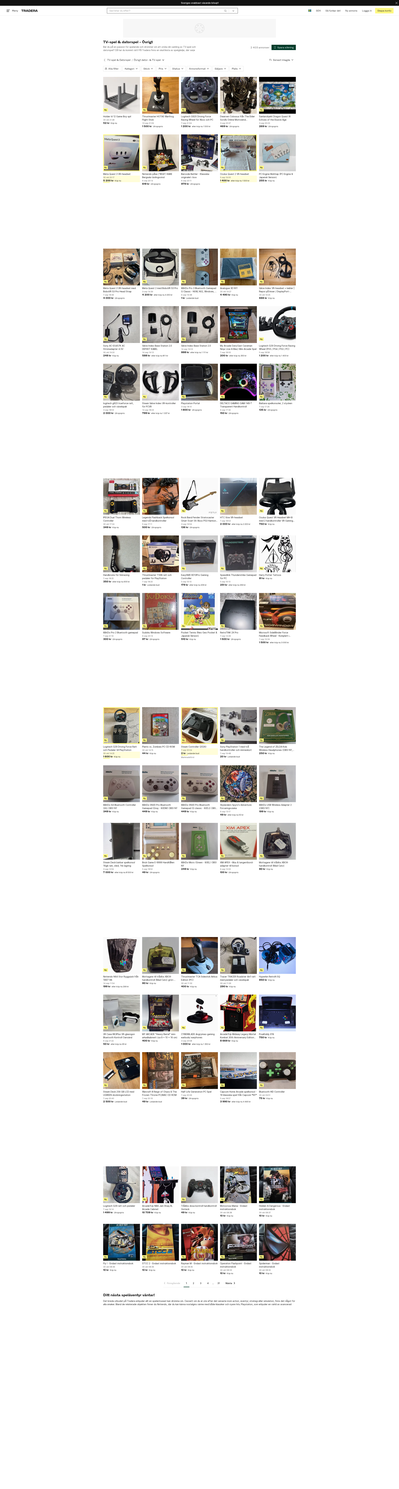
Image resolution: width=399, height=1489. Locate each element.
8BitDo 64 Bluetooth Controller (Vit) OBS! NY (119, 806)
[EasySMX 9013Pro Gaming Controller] (199, 553)
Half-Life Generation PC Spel (196, 1091)
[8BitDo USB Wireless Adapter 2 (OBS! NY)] (277, 783)
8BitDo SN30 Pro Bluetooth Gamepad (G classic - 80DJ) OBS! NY (198, 807)
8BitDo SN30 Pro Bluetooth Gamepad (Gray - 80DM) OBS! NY (159, 806)
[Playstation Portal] (199, 382)
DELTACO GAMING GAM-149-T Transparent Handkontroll (236, 405)
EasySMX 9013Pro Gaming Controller (194, 577)
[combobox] (168, 10)
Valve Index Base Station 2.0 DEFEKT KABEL (157, 347)
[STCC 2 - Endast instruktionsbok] (160, 1242)
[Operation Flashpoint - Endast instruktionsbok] (238, 1242)
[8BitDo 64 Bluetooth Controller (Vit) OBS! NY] (121, 783)
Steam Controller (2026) (194, 746)
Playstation (247, 1304)
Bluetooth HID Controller (272, 1091)
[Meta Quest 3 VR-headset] (121, 152)
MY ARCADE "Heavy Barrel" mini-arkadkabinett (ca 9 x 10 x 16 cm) (159, 1036)
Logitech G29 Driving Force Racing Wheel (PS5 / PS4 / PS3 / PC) (277, 347)
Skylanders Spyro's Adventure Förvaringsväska (236, 806)
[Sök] (225, 10)
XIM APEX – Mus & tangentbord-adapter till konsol (236, 864)
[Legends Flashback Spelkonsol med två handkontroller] (160, 496)
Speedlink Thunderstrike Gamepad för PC (238, 577)
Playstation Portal (190, 403)
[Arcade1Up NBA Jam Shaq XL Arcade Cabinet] (160, 1184)
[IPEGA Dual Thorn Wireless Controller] (121, 496)
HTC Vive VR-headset (231, 517)
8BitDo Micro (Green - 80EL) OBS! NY (199, 864)
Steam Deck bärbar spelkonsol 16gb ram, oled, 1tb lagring (119, 864)
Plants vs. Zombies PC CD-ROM (158, 746)
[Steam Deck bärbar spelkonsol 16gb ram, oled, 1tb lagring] (121, 841)
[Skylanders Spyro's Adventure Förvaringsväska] (238, 783)
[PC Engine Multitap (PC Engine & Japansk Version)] (277, 152)
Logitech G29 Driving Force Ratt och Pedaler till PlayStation (120, 748)
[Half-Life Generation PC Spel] (199, 1070)
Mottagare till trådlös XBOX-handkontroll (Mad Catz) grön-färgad (158, 978)
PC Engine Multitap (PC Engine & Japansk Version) (276, 176)
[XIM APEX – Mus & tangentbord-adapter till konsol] (238, 841)
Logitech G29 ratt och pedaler (119, 1206)
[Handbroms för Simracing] (121, 553)
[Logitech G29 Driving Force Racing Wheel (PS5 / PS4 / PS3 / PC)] (277, 324)
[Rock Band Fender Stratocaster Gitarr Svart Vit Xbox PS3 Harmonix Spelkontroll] (199, 496)
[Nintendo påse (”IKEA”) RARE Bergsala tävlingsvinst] (160, 152)
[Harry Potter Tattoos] (277, 553)
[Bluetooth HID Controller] (277, 1070)
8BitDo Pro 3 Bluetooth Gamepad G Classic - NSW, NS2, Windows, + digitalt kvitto (198, 290)
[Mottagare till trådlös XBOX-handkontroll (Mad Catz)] (277, 841)
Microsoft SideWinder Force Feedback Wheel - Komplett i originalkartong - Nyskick (274, 634)
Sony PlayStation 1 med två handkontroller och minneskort (236, 748)
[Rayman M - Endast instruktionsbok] (199, 1242)
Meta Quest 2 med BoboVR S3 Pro (160, 288)
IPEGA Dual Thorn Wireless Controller (117, 519)
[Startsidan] (29, 10)
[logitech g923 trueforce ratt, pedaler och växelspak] (121, 382)
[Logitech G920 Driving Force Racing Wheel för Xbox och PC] (199, 95)
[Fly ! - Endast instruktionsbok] (121, 1242)
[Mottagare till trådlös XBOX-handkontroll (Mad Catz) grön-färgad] (160, 955)
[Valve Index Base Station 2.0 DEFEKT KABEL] (160, 324)
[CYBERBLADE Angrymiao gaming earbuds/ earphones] (199, 1013)
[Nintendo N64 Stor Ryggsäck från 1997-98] (121, 955)
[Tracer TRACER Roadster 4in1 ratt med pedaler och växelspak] (238, 955)
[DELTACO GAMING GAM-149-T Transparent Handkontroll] (238, 382)
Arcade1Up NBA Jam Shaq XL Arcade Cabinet (157, 1207)
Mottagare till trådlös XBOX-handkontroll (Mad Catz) (273, 864)
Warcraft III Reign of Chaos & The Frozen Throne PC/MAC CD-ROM (159, 1093)
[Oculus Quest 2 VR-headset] (238, 152)
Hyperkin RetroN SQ (269, 976)
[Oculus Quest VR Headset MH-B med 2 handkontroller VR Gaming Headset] (277, 496)
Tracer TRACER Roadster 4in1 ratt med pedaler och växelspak (238, 978)
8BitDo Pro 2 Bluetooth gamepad (120, 632)
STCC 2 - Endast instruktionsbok (159, 1263)
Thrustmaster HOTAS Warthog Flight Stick (158, 118)
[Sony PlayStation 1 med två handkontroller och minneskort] (238, 725)
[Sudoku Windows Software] (160, 611)
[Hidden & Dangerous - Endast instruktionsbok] (277, 1184)
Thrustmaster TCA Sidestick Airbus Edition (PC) (199, 978)
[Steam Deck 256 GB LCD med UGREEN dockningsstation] (121, 1070)
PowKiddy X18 (266, 1034)
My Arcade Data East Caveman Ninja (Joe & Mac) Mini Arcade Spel (238, 347)
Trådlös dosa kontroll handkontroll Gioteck (199, 1207)
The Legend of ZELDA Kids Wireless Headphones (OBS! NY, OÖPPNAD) (276, 748)
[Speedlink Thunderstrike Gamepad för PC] (238, 553)
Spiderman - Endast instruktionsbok (269, 1265)
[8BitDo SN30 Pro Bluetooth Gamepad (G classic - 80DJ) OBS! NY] (199, 783)
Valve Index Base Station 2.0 (196, 345)
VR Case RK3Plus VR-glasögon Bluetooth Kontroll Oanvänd (119, 1036)
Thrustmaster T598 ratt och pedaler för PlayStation (157, 577)
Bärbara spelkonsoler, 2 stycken (275, 403)
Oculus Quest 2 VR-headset (234, 174)
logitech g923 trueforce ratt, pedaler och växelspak (118, 405)
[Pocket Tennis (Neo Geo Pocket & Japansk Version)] (199, 611)
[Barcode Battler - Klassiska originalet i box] (199, 152)
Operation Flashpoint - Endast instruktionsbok (235, 1265)
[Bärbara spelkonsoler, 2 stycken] (277, 382)
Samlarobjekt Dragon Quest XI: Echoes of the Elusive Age (275, 118)
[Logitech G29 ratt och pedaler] (121, 1184)
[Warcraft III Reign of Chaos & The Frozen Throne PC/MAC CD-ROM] (160, 1070)
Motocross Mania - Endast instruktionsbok (233, 1207)
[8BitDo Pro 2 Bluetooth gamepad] (121, 611)
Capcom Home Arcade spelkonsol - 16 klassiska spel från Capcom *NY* (238, 1093)
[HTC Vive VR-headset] (238, 496)
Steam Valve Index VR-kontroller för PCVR (159, 405)
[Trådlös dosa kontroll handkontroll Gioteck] (199, 1184)
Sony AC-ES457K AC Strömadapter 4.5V (114, 347)
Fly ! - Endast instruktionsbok (118, 1263)
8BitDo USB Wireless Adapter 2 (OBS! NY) (275, 806)
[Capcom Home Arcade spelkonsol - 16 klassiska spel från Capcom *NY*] (238, 1070)
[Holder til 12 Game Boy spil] (121, 95)
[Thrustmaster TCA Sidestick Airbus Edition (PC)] (199, 955)
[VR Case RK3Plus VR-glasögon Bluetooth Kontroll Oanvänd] (121, 1013)
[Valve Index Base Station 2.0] (199, 324)
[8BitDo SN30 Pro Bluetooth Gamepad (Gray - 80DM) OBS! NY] (160, 783)
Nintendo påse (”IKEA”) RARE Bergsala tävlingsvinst (157, 176)
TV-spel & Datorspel (119, 60)
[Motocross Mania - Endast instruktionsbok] (238, 1184)
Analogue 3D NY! (229, 288)
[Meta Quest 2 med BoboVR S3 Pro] (160, 267)
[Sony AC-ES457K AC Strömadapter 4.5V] (121, 324)
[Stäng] (396, 3)
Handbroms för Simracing (116, 575)
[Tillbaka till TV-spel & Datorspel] (104, 60)
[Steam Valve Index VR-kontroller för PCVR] (160, 382)
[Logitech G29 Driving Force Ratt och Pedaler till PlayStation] (121, 725)
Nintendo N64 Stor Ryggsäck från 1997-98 (121, 978)
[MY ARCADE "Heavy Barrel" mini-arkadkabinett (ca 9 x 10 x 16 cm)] (160, 1013)
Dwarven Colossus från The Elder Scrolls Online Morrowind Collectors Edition (237, 118)
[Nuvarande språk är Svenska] (309, 10)
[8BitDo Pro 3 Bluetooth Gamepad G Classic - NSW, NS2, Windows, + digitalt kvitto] (199, 267)
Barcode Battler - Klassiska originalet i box (195, 176)
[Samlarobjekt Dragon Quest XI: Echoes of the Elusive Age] (277, 95)
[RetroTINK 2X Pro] (238, 611)
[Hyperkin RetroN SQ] (277, 955)
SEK (318, 10)
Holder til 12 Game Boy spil (117, 116)
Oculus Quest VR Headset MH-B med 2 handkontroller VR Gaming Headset (276, 519)
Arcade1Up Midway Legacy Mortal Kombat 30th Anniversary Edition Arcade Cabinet (238, 1036)
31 (218, 1283)
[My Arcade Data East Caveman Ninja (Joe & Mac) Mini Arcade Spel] (238, 324)
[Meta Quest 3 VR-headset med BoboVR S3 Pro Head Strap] (121, 267)
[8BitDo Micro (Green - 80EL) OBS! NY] (199, 841)
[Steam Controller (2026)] (199, 725)
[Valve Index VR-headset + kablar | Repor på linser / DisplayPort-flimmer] (277, 267)
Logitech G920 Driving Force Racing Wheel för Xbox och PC (197, 118)
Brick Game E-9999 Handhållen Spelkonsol (158, 864)
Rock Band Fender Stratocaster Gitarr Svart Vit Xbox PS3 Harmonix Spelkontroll (199, 519)
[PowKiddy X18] (277, 1013)
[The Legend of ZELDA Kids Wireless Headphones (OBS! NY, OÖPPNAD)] (277, 725)
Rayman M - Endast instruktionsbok (199, 1263)
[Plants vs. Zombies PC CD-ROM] (160, 725)
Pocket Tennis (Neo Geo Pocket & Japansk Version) (199, 634)
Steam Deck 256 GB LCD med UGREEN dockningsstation (118, 1093)
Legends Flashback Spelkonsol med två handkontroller (158, 519)
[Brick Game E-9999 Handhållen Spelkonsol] (160, 841)
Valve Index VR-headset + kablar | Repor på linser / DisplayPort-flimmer (276, 290)
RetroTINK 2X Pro (229, 632)
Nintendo (162, 1304)
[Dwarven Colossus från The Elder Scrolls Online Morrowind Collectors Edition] (238, 95)
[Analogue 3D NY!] (238, 267)
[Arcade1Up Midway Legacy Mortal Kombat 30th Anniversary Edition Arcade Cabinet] (238, 1013)
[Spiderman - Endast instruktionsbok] (277, 1242)
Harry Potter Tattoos (270, 575)
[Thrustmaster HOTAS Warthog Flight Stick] (160, 95)
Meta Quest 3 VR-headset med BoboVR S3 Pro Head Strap (119, 290)
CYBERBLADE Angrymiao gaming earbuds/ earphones (198, 1036)
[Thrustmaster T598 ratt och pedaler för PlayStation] (160, 553)
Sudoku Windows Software (156, 632)
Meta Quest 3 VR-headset (117, 174)
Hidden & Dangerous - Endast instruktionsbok (274, 1207)
